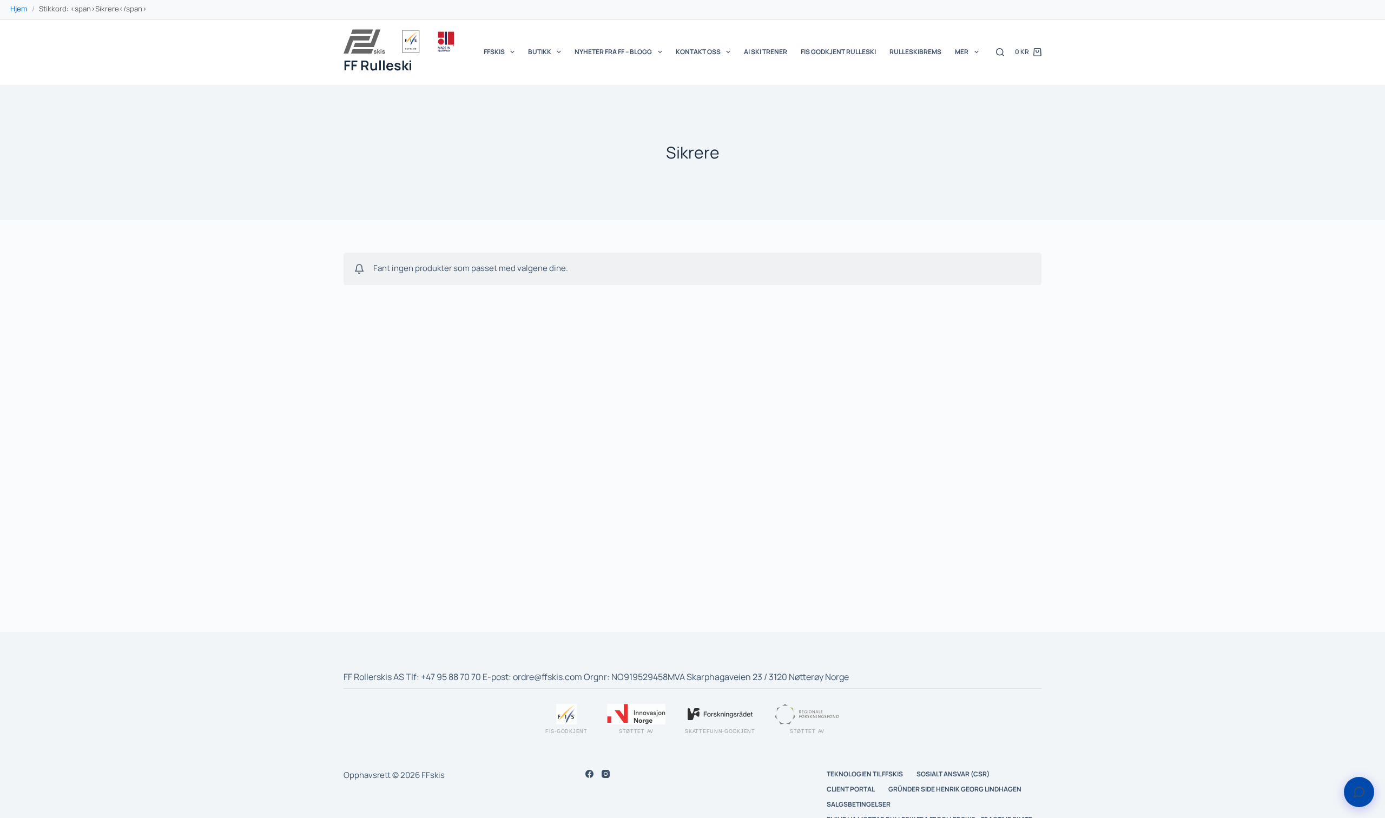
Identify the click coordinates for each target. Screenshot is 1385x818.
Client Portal (851, 789)
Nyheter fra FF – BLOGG (613, 51)
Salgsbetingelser (859, 804)
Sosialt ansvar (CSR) (953, 774)
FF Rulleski (378, 65)
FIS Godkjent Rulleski (838, 51)
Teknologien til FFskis (865, 774)
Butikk (539, 51)
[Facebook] (589, 774)
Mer (961, 51)
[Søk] (1000, 52)
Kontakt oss (698, 51)
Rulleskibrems (915, 51)
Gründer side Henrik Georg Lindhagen (954, 789)
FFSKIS (494, 51)
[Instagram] (606, 774)
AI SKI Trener (765, 51)
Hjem (18, 9)
